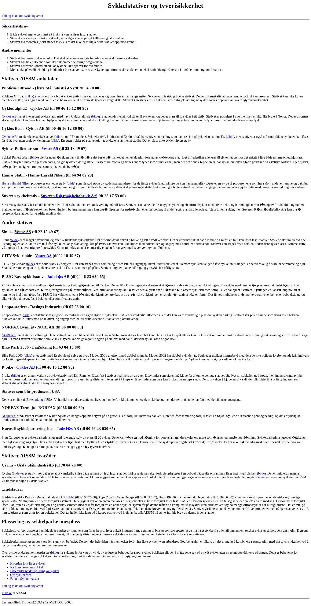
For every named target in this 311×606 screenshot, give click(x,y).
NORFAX (9, 335)
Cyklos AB (9, 116)
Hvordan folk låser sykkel (27, 563)
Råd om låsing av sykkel (26, 567)
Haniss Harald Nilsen (16, 183)
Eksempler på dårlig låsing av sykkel (34, 571)
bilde (29, 96)
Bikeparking (34, 399)
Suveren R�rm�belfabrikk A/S (69, 196)
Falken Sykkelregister (24, 578)
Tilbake (7, 593)
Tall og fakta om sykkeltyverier (22, 16)
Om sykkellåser (20, 575)
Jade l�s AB (58, 276)
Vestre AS (50, 148)
